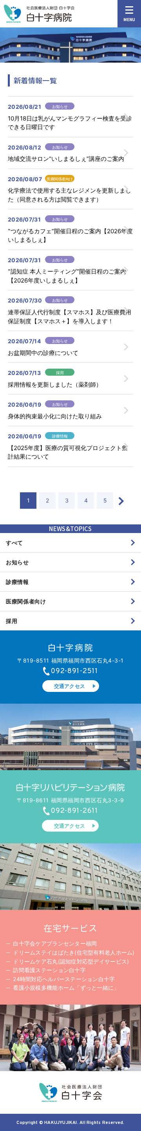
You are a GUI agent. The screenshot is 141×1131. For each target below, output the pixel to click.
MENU (129, 19)
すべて (14, 542)
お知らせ (17, 562)
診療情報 (17, 581)
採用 (11, 621)
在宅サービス (70, 927)
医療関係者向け (26, 601)
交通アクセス (69, 686)
